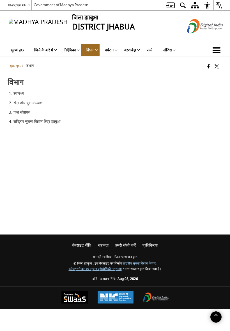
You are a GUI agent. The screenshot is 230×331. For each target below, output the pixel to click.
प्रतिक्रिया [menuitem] (150, 245)
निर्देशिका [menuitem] (70, 50)
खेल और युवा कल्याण (28, 103)
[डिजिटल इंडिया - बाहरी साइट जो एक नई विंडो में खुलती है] (198, 38)
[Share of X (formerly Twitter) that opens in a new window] (216, 67)
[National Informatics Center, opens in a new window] (115, 298)
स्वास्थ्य (18, 93)
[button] (217, 50)
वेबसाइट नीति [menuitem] (81, 245)
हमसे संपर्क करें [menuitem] (125, 245)
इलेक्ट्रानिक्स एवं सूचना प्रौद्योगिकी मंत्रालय (95, 269)
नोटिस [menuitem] (167, 50)
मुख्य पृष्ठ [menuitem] (17, 50)
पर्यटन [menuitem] (109, 50)
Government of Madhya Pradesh (61, 5)
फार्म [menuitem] (149, 50)
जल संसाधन (21, 112)
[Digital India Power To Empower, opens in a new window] (156, 298)
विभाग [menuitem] (90, 50)
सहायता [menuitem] (103, 245)
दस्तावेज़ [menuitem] (130, 50)
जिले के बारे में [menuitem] (43, 50)
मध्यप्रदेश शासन (18, 5)
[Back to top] (216, 317)
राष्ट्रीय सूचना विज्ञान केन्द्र (139, 263)
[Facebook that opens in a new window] (208, 67)
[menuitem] (170, 5)
